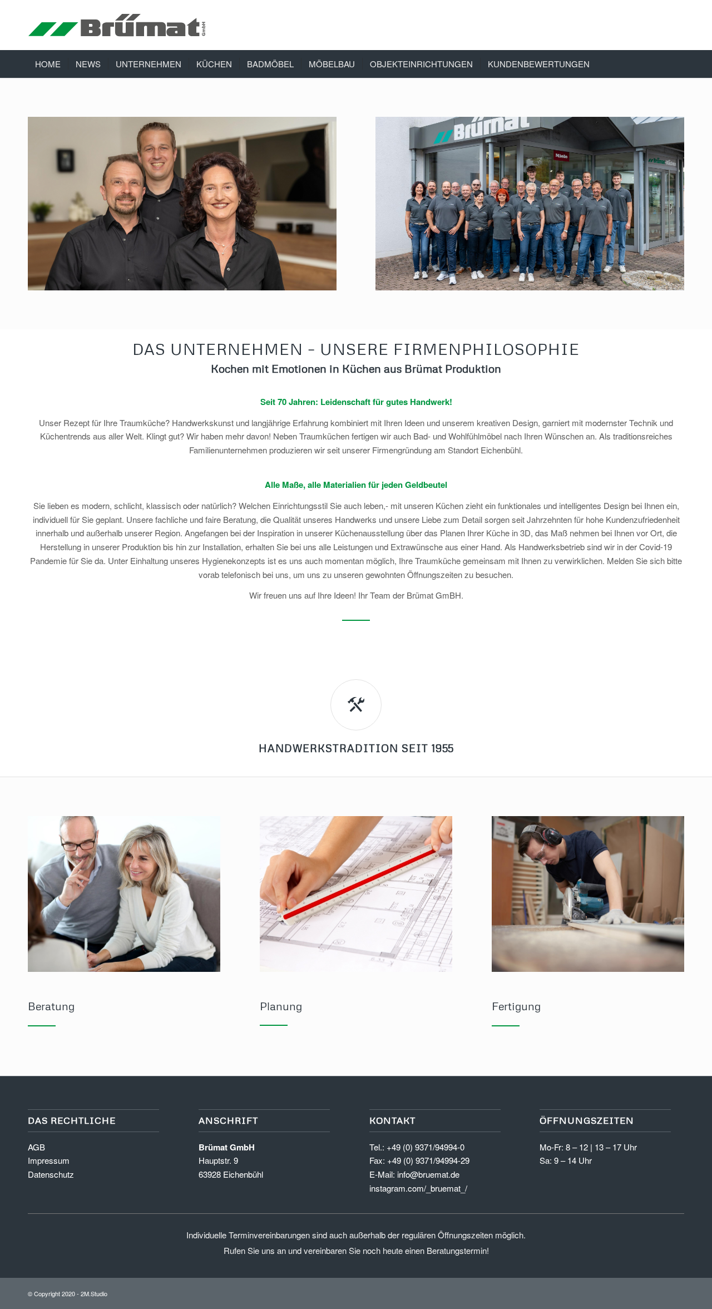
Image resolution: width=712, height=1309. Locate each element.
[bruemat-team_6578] (529, 203)
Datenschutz (51, 1174)
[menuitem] (48, 64)
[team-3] (182, 203)
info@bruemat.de (428, 1174)
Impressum (49, 1160)
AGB (36, 1147)
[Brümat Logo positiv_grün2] (117, 25)
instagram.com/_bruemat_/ (418, 1188)
